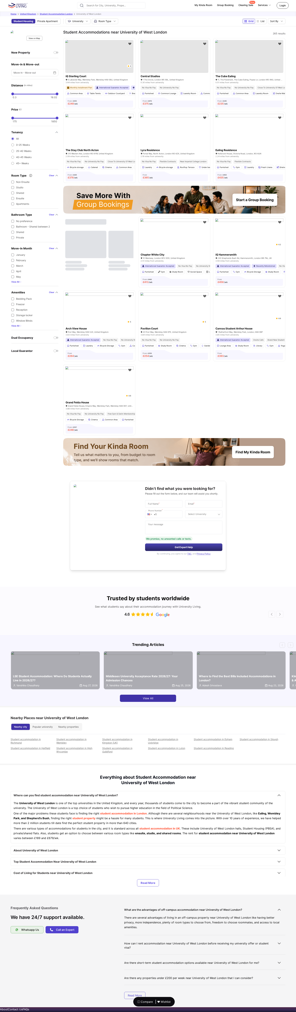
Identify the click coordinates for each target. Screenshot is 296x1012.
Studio (19, 187)
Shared (20, 192)
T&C (189, 553)
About (4, 1009)
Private (20, 237)
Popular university (43, 726)
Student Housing (23, 21)
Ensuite (20, 198)
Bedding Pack (24, 298)
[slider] (12, 94)
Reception (21, 309)
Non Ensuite (22, 181)
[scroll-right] (279, 614)
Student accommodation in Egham (213, 739)
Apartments (22, 203)
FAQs (26, 1009)
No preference (24, 221)
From (73, 102)
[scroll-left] (271, 614)
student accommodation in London (123, 813)
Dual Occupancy (22, 337)
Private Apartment (47, 21)
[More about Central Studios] (174, 56)
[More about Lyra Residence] (174, 136)
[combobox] (111, 5)
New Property (20, 52)
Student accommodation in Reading (214, 748)
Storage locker (24, 315)
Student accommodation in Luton (166, 748)
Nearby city (20, 726)
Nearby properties (68, 726)
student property (83, 818)
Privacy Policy (204, 553)
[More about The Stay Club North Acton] (99, 136)
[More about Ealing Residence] (249, 136)
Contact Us (15, 1009)
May (18, 276)
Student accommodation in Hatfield (30, 748)
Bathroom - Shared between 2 (33, 226)
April (18, 271)
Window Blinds (24, 320)
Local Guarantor (22, 351)
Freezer (20, 304)
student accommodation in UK (159, 828)
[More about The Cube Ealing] (249, 56)
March (19, 265)
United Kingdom (28, 14)
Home (13, 14)
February (21, 260)
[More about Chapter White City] (174, 241)
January (20, 254)
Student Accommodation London (56, 14)
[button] (149, 514)
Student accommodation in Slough (259, 739)
